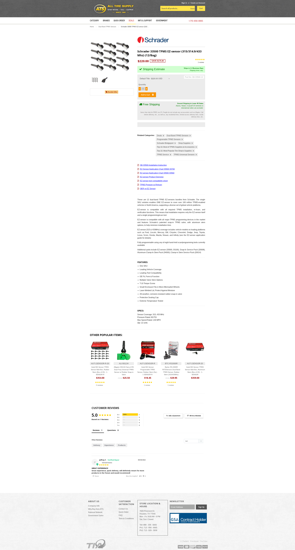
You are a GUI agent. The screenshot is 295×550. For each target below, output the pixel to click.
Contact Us (123, 509)
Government (162, 20)
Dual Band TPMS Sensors (107, 27)
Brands (106, 20)
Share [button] (96, 476)
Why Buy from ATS (95, 509)
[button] (140, 476)
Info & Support (145, 20)
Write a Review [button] (195, 416)
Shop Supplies (184, 143)
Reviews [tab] (96, 430)
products (121, 445)
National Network (95, 512)
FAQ (120, 515)
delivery (96, 445)
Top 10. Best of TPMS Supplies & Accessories (176, 147)
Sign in (184, 3)
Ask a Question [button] (174, 416)
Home (92, 27)
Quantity (142, 85)
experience (109, 445)
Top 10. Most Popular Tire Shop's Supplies (174, 151)
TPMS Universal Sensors (184, 155)
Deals (131, 20)
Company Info (94, 506)
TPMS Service (163, 155)
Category (94, 20)
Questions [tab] (111, 430)
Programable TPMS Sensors (168, 139)
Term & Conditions (126, 518)
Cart (201, 8)
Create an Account (198, 3)
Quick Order (119, 20)
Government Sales (95, 515)
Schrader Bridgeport (165, 143)
